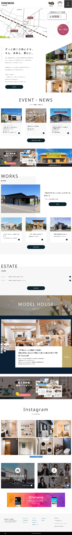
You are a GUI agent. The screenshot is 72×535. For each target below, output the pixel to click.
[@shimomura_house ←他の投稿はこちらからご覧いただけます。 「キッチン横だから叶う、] (9, 428)
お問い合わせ (43, 518)
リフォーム (34, 518)
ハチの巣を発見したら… (58, 520)
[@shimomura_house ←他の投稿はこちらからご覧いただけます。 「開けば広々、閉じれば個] (62, 428)
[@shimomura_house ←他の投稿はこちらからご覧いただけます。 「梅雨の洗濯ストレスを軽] (44, 446)
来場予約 (42, 520)
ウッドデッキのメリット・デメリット (60, 523)
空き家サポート (34, 520)
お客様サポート (34, 522)
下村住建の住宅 (25, 520)
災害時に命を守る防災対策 (58, 526)
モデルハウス (25, 522)
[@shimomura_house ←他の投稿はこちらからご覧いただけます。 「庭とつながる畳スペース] (27, 446)
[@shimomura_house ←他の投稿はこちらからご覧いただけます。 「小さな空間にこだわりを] (62, 446)
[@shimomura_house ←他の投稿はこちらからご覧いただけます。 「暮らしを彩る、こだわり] (9, 446)
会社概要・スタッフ (35, 524)
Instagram (5, 533)
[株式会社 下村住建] (7, 4)
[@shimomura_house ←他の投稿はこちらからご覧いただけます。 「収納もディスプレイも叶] (27, 428)
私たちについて (25, 518)
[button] (4, 23)
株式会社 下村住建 (8, 519)
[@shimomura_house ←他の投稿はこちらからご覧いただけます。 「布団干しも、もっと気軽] (44, 428)
